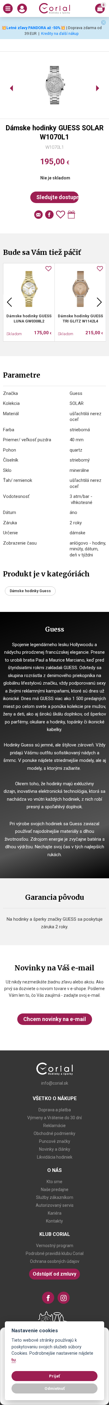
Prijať (54, 1375)
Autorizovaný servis (55, 1205)
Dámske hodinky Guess (30, 591)
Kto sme (54, 1181)
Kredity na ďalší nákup (60, 33)
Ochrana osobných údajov (54, 1261)
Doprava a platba (54, 1109)
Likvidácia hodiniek (54, 1157)
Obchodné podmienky (54, 1133)
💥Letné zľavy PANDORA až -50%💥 (33, 27)
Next (99, 302)
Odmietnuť (55, 1388)
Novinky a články (54, 1149)
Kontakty (54, 1221)
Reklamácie (54, 1125)
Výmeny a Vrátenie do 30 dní (54, 1117)
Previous (9, 302)
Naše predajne (54, 1189)
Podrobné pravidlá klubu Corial (55, 1253)
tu (14, 1360)
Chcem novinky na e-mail (54, 1019)
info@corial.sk (54, 1083)
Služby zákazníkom (54, 1197)
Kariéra (54, 1213)
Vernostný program (54, 1245)
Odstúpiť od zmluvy (54, 1274)
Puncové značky (54, 1141)
